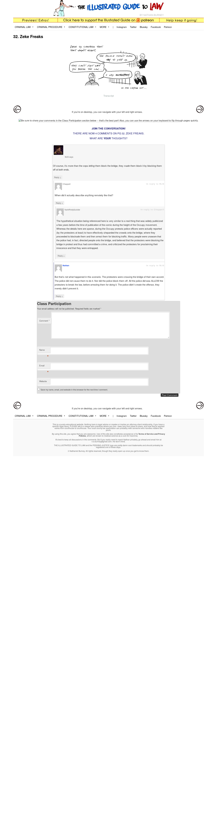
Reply (57, 177)
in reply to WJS (155, 183)
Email (44, 366)
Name (44, 350)
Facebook (156, 27)
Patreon (168, 27)
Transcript (108, 95)
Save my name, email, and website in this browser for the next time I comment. (74, 389)
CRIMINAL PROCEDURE (49, 27)
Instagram (122, 27)
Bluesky (144, 27)
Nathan (66, 265)
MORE (103, 27)
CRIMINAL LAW (23, 27)
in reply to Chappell (152, 209)
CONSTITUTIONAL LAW (81, 27)
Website (43, 381)
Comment (44, 320)
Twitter (133, 27)
